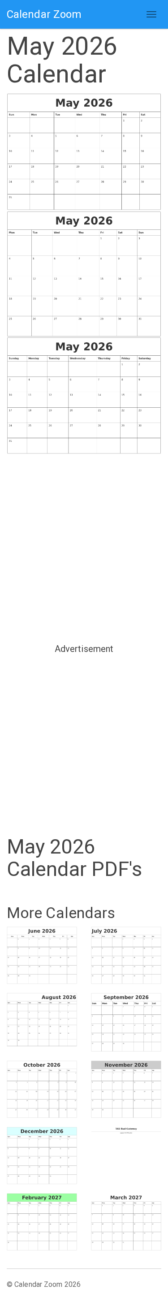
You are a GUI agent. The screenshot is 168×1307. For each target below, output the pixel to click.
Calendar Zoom (44, 14)
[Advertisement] (84, 548)
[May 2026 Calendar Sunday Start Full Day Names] (84, 396)
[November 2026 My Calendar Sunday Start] (126, 1089)
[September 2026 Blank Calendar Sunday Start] (126, 1022)
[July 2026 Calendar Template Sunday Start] (126, 955)
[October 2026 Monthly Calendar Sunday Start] (42, 1089)
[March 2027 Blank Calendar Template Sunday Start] (126, 1222)
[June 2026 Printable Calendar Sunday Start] (42, 955)
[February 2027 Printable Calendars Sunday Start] (42, 1222)
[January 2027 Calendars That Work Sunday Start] (126, 1154)
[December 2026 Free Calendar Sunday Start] (42, 1155)
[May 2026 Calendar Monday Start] (84, 274)
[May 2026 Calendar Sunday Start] (84, 152)
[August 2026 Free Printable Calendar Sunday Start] (42, 1020)
